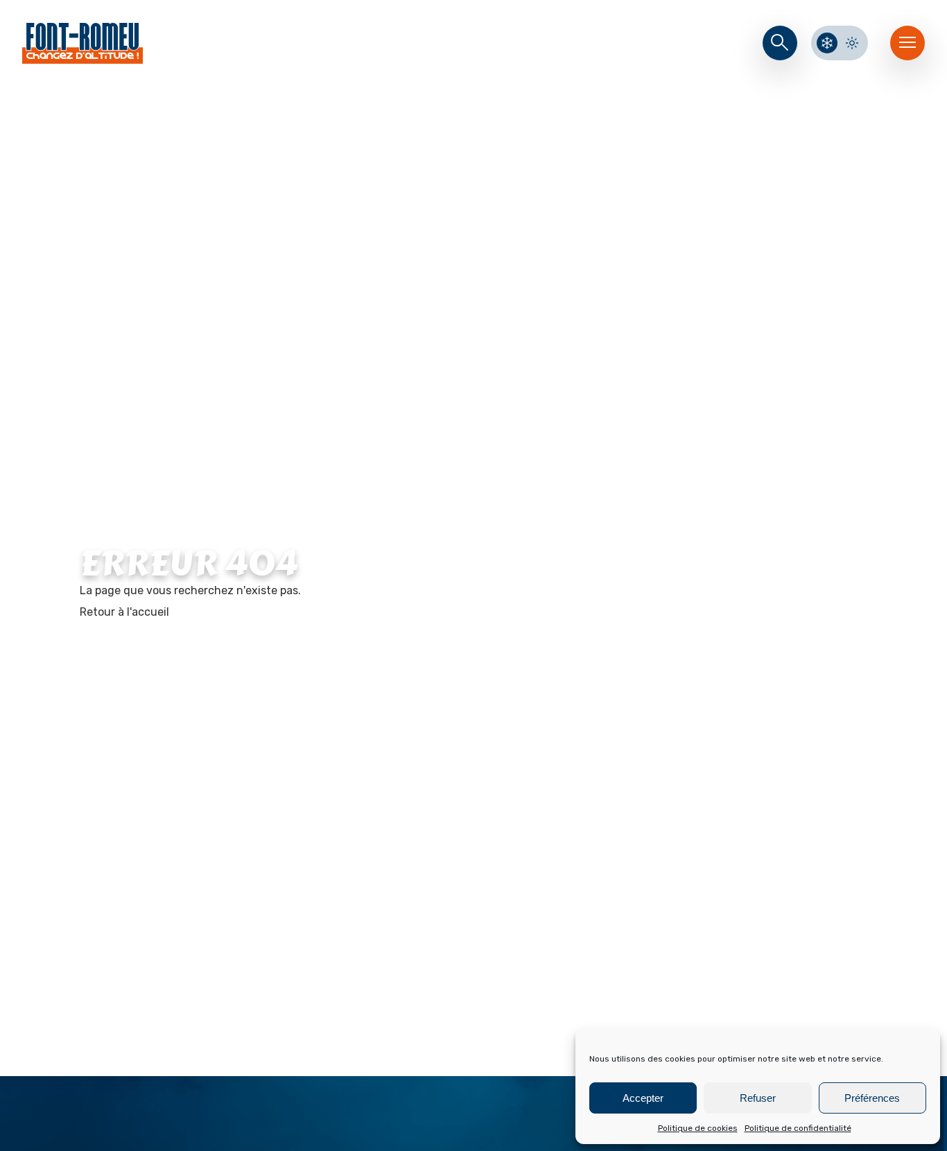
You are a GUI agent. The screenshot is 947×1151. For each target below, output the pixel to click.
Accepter (643, 1098)
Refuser (758, 1098)
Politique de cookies (698, 1128)
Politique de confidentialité (798, 1128)
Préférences (872, 1098)
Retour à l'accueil (124, 611)
